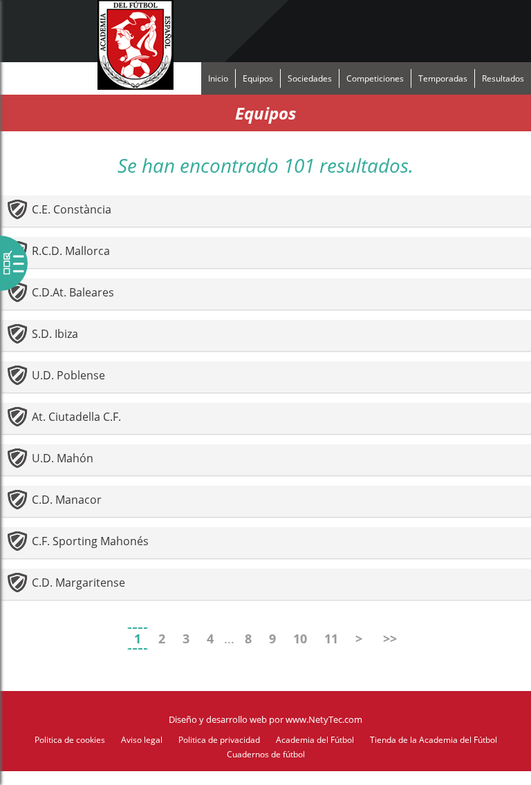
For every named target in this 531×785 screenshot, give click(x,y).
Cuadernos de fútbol (266, 754)
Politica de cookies (70, 740)
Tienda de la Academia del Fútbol (433, 740)
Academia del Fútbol (315, 740)
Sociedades (310, 78)
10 (300, 638)
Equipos (258, 78)
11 (331, 638)
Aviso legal (141, 740)
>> (390, 638)
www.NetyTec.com (324, 719)
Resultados (503, 78)
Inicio (218, 78)
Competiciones (375, 78)
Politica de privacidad (219, 740)
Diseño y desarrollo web (218, 719)
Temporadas (442, 78)
